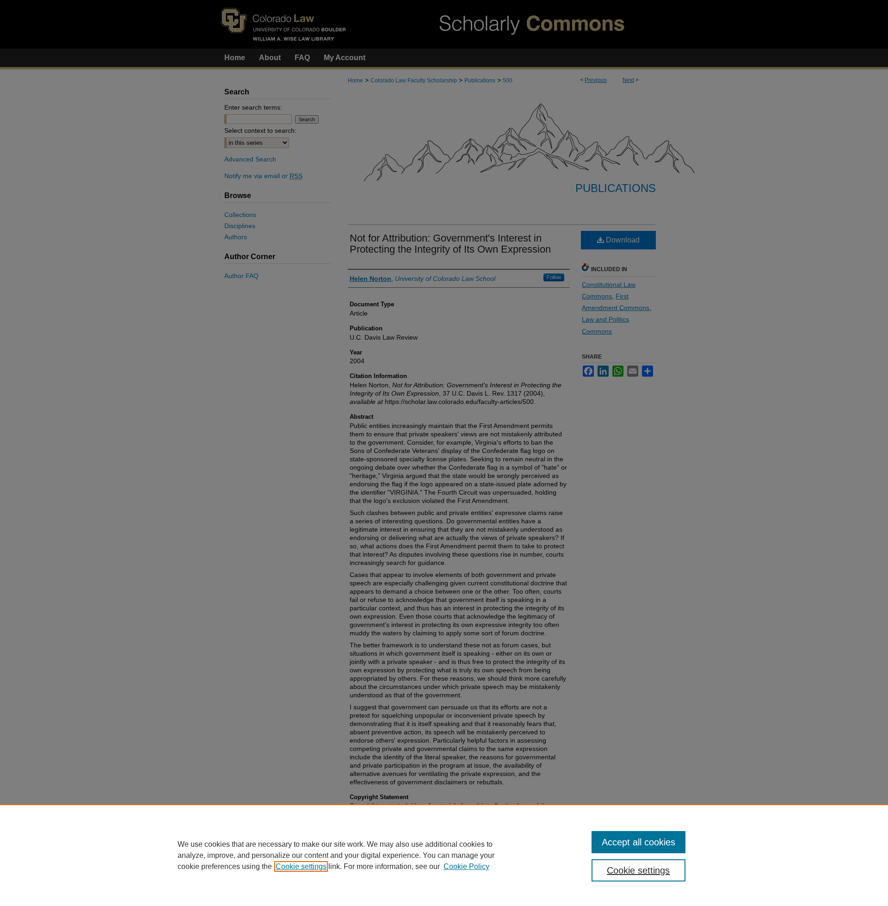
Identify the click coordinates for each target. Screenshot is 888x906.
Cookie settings (301, 866)
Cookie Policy (466, 866)
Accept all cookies (638, 842)
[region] (444, 855)
